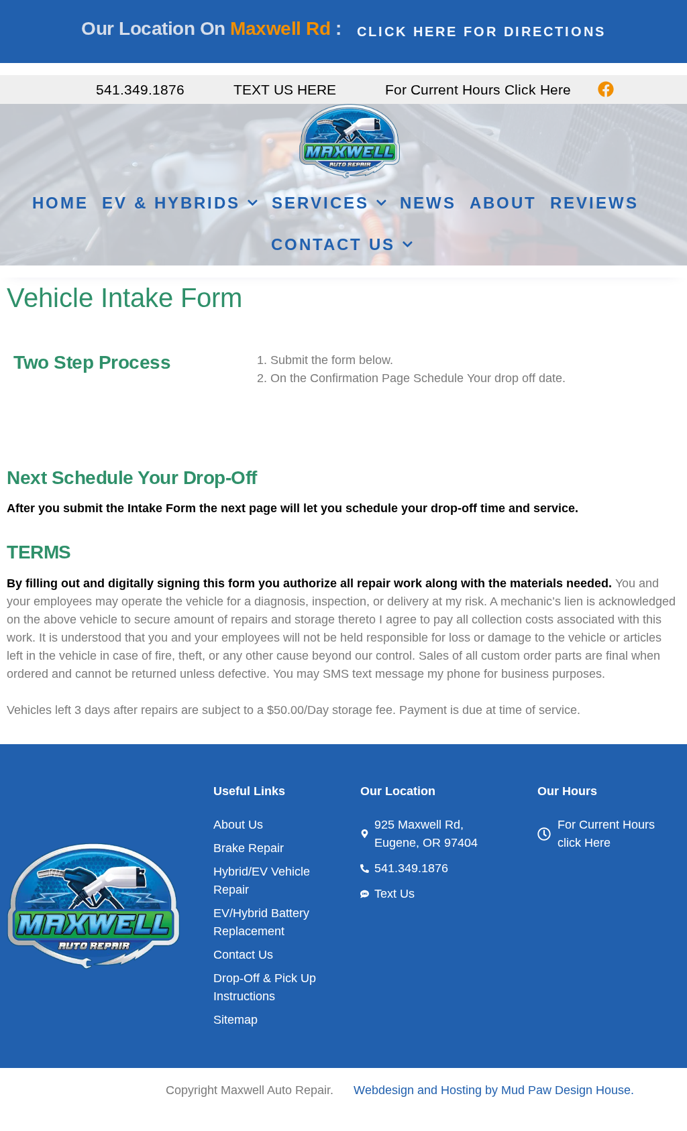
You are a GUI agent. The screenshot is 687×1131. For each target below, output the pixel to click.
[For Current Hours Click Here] (368, 89)
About (503, 203)
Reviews (594, 203)
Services (320, 203)
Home (60, 203)
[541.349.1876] (79, 89)
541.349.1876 (140, 89)
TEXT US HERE (284, 89)
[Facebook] (605, 89)
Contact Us (333, 244)
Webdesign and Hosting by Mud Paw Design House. (494, 1090)
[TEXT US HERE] (216, 89)
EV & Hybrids (171, 203)
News (428, 203)
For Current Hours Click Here (478, 89)
